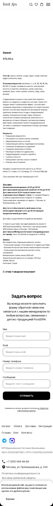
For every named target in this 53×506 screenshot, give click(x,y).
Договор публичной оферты (18, 477)
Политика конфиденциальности (21, 473)
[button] (31, 4)
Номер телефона (12, 361)
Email (5, 345)
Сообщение (9, 377)
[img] (4, 440)
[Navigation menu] (48, 4)
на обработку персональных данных (32, 409)
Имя (5, 329)
